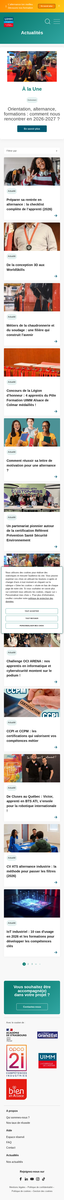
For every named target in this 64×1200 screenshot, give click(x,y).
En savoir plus (47, 6)
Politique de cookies (21, 1191)
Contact (10, 1147)
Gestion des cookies (43, 1191)
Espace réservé (15, 1137)
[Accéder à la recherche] (47, 21)
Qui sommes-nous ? (18, 1117)
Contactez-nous (32, 1006)
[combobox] (32, 150)
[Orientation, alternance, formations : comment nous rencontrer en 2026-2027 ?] (32, 93)
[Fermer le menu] (56, 21)
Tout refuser (31, 618)
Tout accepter (32, 611)
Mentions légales (17, 1187)
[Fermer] (59, 6)
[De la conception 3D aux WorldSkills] (32, 251)
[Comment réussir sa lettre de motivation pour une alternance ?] (32, 449)
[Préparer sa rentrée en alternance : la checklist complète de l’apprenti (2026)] (32, 188)
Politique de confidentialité (40, 1187)
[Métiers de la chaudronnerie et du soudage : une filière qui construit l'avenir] (32, 314)
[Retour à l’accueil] (8, 22)
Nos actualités (14, 1161)
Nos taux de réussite (18, 1122)
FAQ (8, 1142)
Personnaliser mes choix (32, 626)
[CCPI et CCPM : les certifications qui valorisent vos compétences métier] (32, 720)
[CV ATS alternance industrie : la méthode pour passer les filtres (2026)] (32, 855)
